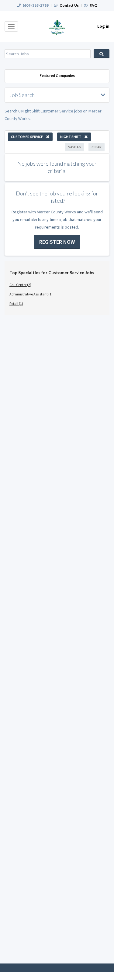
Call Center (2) (20, 284)
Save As (74, 147)
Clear (97, 147)
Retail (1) (16, 303)
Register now (57, 241)
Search (101, 53)
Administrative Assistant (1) (31, 294)
